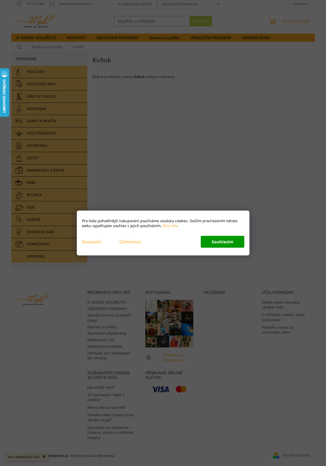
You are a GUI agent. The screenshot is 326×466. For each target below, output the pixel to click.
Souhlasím (222, 242)
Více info (169, 225)
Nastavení (91, 242)
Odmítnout (130, 242)
